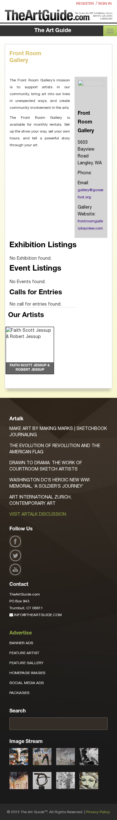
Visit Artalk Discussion (37, 514)
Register (85, 3)
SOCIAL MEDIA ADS (26, 683)
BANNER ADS (21, 643)
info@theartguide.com (37, 615)
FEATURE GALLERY (26, 663)
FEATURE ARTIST (24, 653)
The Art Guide (52, 31)
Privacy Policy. (98, 812)
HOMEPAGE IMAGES (27, 673)
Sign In (105, 3)
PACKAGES (19, 693)
